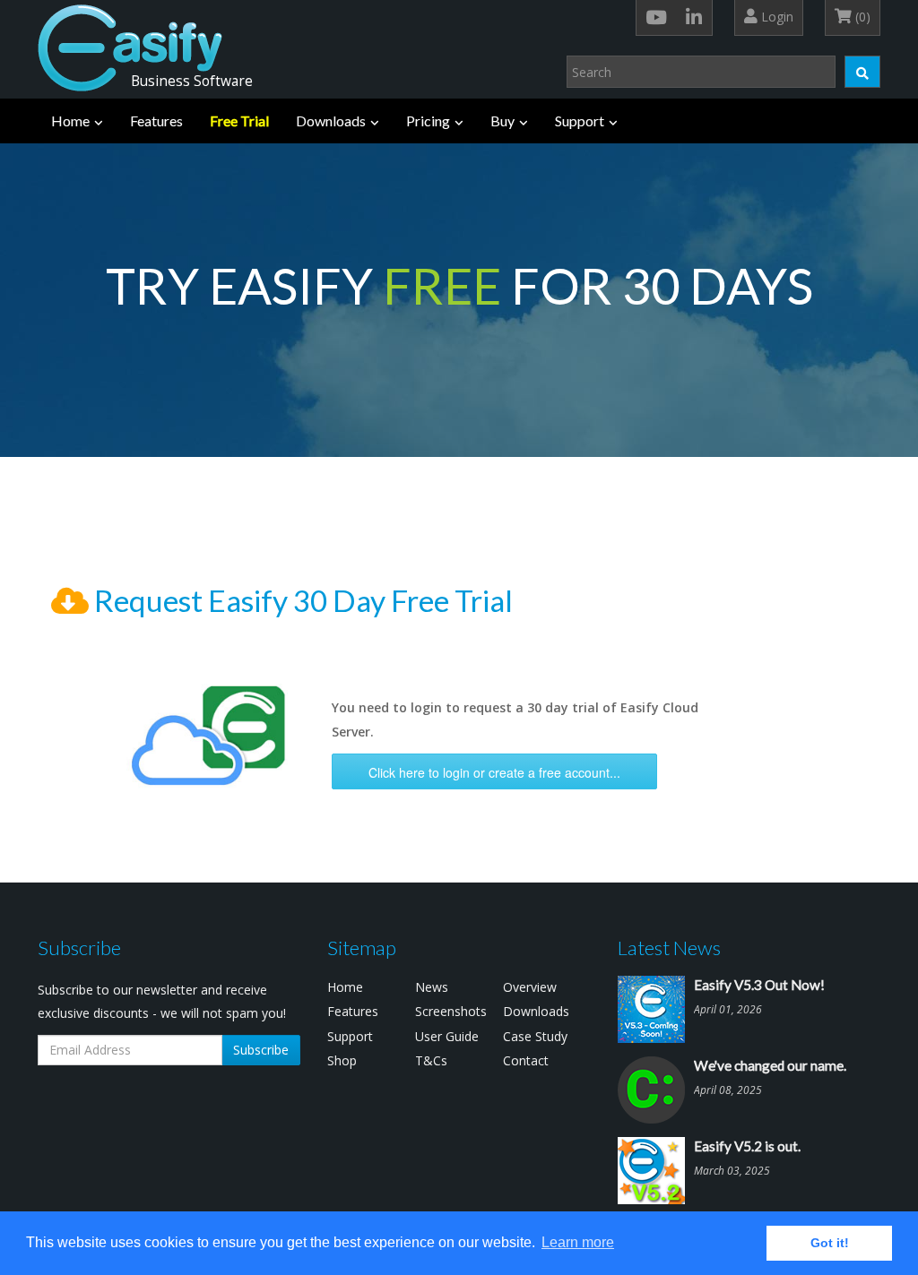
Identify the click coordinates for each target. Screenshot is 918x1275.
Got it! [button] (829, 1243)
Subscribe (261, 1049)
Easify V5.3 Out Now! (759, 985)
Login (775, 16)
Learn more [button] (577, 1242)
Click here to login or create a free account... (494, 772)
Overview (530, 986)
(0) (861, 16)
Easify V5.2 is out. (747, 1146)
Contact (526, 1060)
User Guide (447, 1036)
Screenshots (451, 1011)
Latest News (669, 947)
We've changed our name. (770, 1065)
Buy (502, 120)
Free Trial (239, 120)
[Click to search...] (862, 72)
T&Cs (431, 1060)
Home (70, 120)
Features (156, 120)
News (431, 986)
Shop (342, 1060)
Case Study (535, 1036)
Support (579, 120)
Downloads (331, 120)
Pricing (428, 120)
